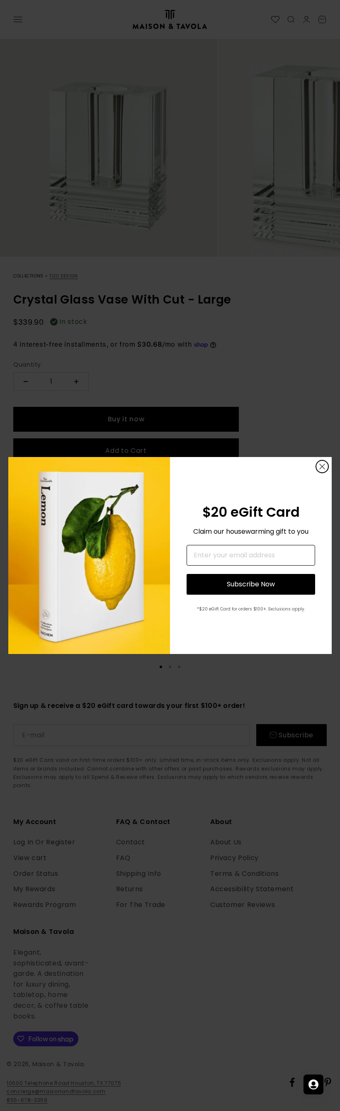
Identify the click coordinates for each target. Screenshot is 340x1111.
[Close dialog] (322, 466)
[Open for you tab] (313, 1084)
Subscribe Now (251, 584)
